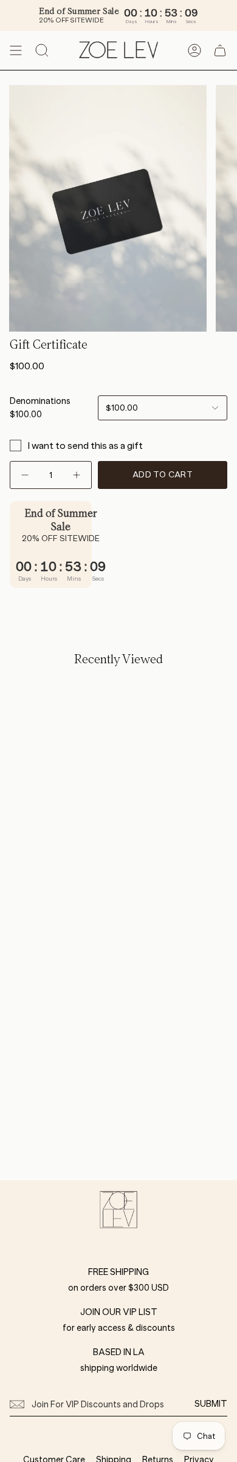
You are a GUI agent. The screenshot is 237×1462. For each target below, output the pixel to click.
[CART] (220, 50)
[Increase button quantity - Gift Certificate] (75, 475)
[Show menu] (16, 50)
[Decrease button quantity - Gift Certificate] (26, 475)
